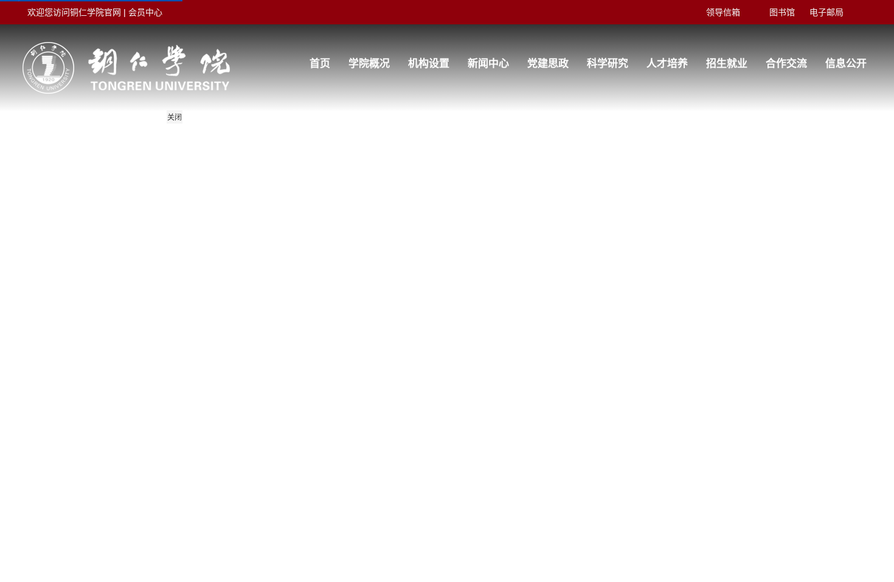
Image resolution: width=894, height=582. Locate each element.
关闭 (174, 117)
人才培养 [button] (667, 63)
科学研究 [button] (607, 63)
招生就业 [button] (726, 63)
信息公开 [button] (846, 63)
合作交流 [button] (786, 63)
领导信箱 (723, 12)
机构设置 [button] (428, 63)
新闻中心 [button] (488, 63)
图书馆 (782, 12)
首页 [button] (320, 63)
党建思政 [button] (548, 63)
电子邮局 (826, 12)
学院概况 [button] (369, 63)
